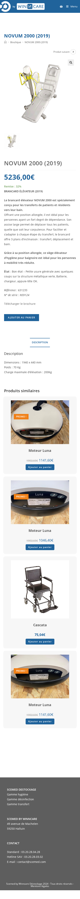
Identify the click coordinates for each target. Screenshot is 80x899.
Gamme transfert (18, 804)
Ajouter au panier (21, 317)
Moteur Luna (40, 450)
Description (40, 342)
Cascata (40, 625)
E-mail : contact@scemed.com (26, 862)
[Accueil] (5, 42)
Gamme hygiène (17, 794)
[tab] (40, 342)
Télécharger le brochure (20, 304)
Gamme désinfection (20, 799)
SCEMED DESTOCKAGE (21, 789)
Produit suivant (61, 51)
